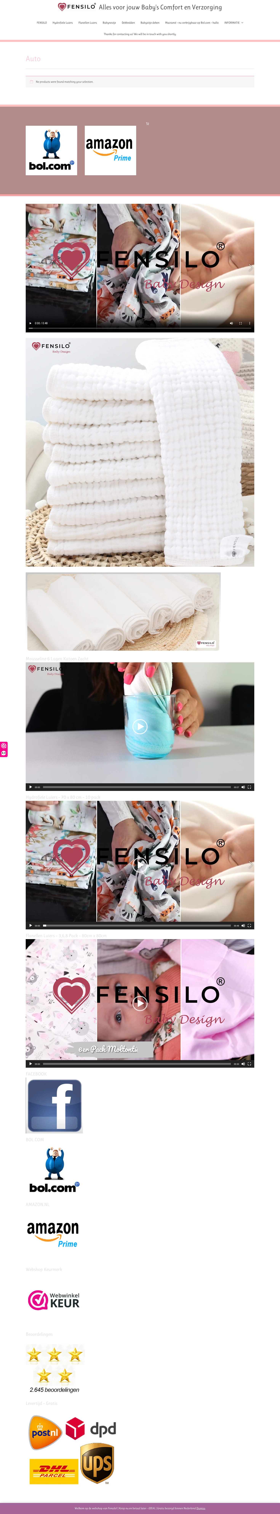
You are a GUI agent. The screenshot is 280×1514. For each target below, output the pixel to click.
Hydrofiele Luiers (63, 22)
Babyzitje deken (150, 22)
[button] (140, 726)
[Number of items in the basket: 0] (147, 123)
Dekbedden (128, 22)
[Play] (31, 787)
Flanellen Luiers (87, 22)
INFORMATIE (232, 22)
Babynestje (109, 22)
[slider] (137, 787)
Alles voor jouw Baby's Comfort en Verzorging (160, 7)
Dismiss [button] (200, 1508)
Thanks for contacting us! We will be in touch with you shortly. (140, 34)
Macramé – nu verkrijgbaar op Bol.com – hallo (192, 22)
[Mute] (243, 787)
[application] (140, 726)
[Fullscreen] (249, 787)
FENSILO (42, 22)
